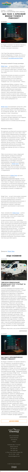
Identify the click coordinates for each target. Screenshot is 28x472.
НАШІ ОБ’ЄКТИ (14, 437)
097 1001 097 (14, 448)
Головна (3, 10)
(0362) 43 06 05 (14, 446)
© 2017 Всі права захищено (14, 463)
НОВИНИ (9, 10)
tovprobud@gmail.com (14, 456)
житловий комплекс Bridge (16, 58)
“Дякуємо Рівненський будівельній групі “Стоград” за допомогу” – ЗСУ (13, 284)
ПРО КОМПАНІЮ (14, 435)
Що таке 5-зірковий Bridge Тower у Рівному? (12, 358)
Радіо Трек (11, 251)
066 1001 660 (14, 450)
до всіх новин (14, 421)
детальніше (23, 330)
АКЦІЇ (14, 441)
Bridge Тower (4, 66)
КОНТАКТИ (14, 439)
